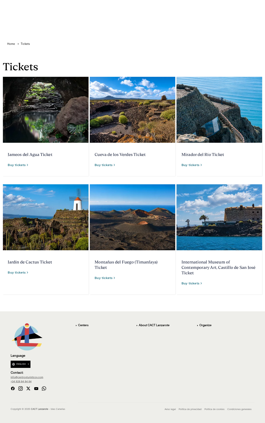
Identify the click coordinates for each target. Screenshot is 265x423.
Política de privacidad (190, 409)
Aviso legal (170, 409)
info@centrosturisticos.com (27, 377)
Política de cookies (214, 409)
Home (11, 44)
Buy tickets (17, 165)
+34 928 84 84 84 (21, 381)
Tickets (25, 44)
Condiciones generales (239, 409)
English (21, 364)
